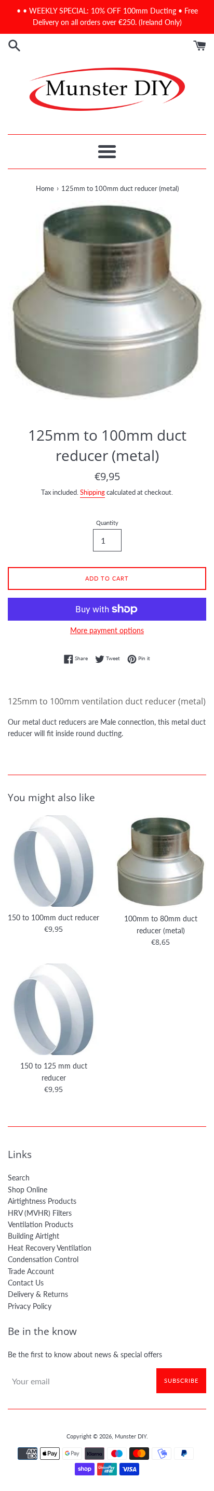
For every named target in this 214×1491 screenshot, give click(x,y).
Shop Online (27, 1189)
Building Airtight (33, 1235)
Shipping (92, 492)
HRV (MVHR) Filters (40, 1213)
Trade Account (31, 1271)
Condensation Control (43, 1259)
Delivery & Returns (38, 1294)
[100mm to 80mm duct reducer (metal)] (160, 861)
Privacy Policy (29, 1306)
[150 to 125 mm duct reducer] (53, 1009)
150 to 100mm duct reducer (53, 917)
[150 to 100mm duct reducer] (53, 861)
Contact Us (26, 1282)
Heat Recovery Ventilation (49, 1247)
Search (19, 1177)
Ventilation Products (40, 1224)
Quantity (107, 522)
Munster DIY (130, 1436)
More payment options (107, 630)
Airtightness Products (42, 1201)
